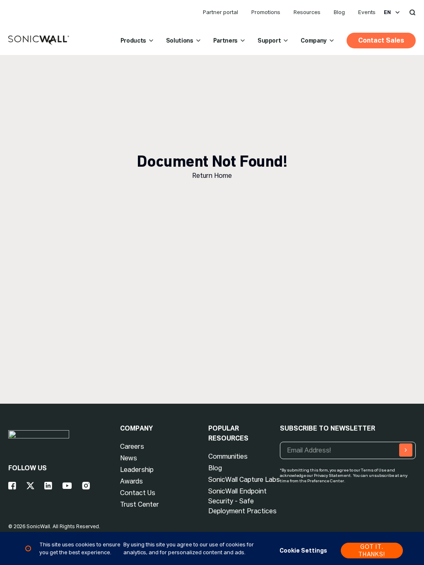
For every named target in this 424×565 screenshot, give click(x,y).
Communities (228, 456)
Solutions (179, 40)
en (387, 12)
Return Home (212, 176)
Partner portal (220, 12)
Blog (339, 12)
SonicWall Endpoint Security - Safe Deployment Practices (242, 501)
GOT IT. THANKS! (371, 550)
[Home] (38, 40)
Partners (225, 40)
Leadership (137, 470)
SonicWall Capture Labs (244, 480)
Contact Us (137, 493)
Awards (131, 481)
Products (133, 40)
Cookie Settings (303, 550)
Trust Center (139, 504)
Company (314, 40)
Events (367, 12)
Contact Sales (381, 40)
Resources (307, 12)
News (128, 458)
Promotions (265, 12)
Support (269, 40)
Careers (132, 446)
